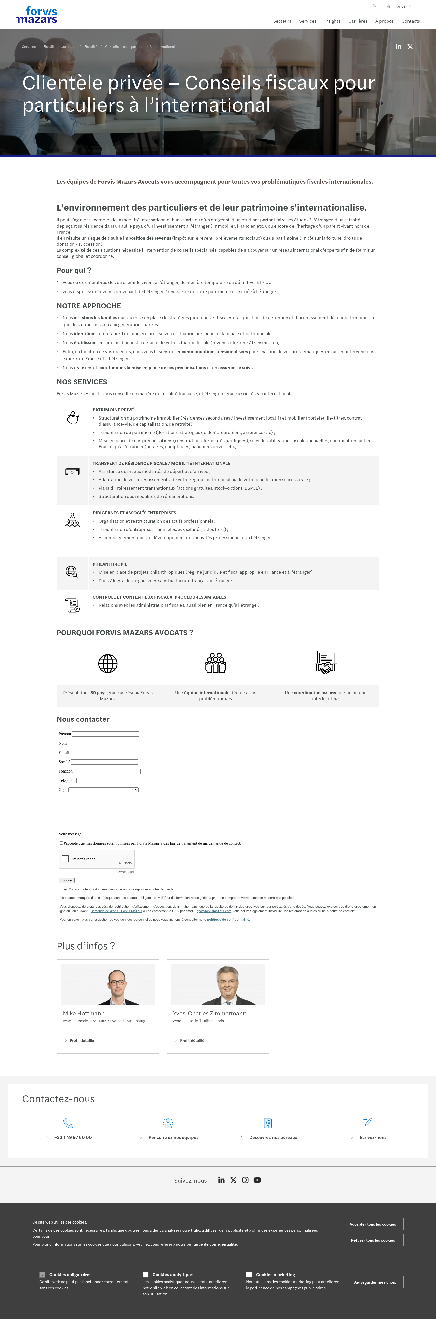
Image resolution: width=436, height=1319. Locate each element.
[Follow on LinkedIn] (221, 1180)
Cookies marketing (275, 1274)
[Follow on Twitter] (233, 1180)
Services (307, 21)
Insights (332, 21)
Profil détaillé (82, 1040)
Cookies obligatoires (70, 1274)
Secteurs (282, 21)
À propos (384, 21)
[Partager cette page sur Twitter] (410, 46)
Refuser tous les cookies (373, 1240)
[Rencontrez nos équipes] (168, 1129)
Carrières (357, 21)
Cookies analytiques (173, 1274)
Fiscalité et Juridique (59, 46)
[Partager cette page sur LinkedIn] (398, 46)
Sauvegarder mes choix (374, 1282)
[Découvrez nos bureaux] (268, 1129)
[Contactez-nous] (68, 1129)
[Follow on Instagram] (245, 1180)
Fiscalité (90, 46)
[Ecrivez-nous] (368, 1129)
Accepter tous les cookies (373, 1224)
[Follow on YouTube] (257, 1180)
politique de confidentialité (211, 1244)
